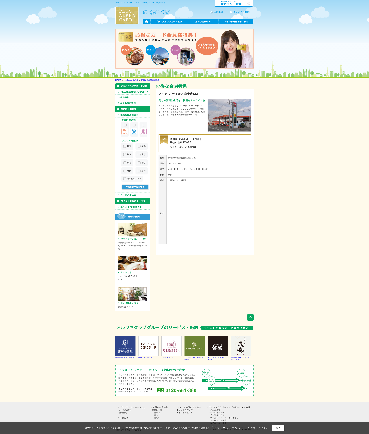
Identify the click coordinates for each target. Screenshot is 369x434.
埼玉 (129, 146)
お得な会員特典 (131, 80)
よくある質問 (125, 410)
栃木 (129, 154)
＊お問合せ (122, 418)
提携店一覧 (157, 410)
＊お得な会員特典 (159, 407)
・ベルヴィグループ (217, 413)
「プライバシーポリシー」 (228, 428)
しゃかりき (126, 272)
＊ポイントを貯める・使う (188, 407)
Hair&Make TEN (129, 303)
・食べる (156, 413)
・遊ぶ (155, 415)
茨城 (129, 162)
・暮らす (156, 418)
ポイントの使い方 (185, 413)
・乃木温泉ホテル (216, 415)
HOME (118, 80)
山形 (144, 154)
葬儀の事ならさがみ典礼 (124, 357)
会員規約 (123, 413)
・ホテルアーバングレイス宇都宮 (223, 418)
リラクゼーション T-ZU (133, 239)
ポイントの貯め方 (185, 410)
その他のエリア (134, 178)
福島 (144, 146)
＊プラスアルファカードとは (131, 407)
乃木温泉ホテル (167, 357)
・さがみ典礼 (214, 410)
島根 (144, 171)
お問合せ (218, 12)
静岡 (129, 171)
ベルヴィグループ (145, 357)
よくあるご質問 (242, 12)
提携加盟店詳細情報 (150, 80)
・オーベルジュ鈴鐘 (217, 420)
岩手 (144, 162)
